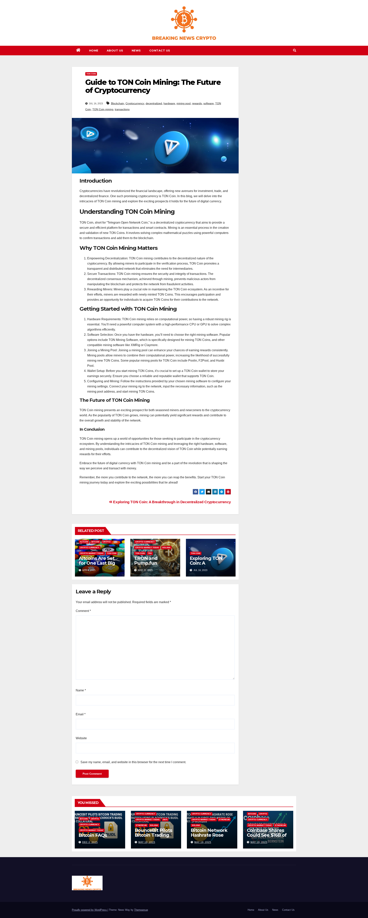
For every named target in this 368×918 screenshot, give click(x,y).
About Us (115, 50)
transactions (122, 109)
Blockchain (117, 103)
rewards (197, 103)
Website (81, 738)
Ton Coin (91, 74)
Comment (83, 611)
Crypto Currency (89, 547)
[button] (294, 50)
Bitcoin (95, 542)
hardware (169, 103)
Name (81, 690)
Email (80, 714)
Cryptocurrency (135, 103)
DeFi (165, 819)
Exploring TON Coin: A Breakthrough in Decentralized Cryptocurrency (171, 502)
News (136, 50)
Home (93, 50)
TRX (150, 553)
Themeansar (141, 909)
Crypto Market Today (92, 553)
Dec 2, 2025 (90, 842)
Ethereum (141, 825)
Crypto (107, 542)
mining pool (184, 103)
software (208, 103)
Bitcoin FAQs (93, 835)
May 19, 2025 (146, 842)
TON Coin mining (102, 109)
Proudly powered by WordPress (90, 909)
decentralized (154, 103)
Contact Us (159, 50)
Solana (166, 547)
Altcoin (84, 542)
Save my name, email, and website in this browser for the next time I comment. (133, 762)
